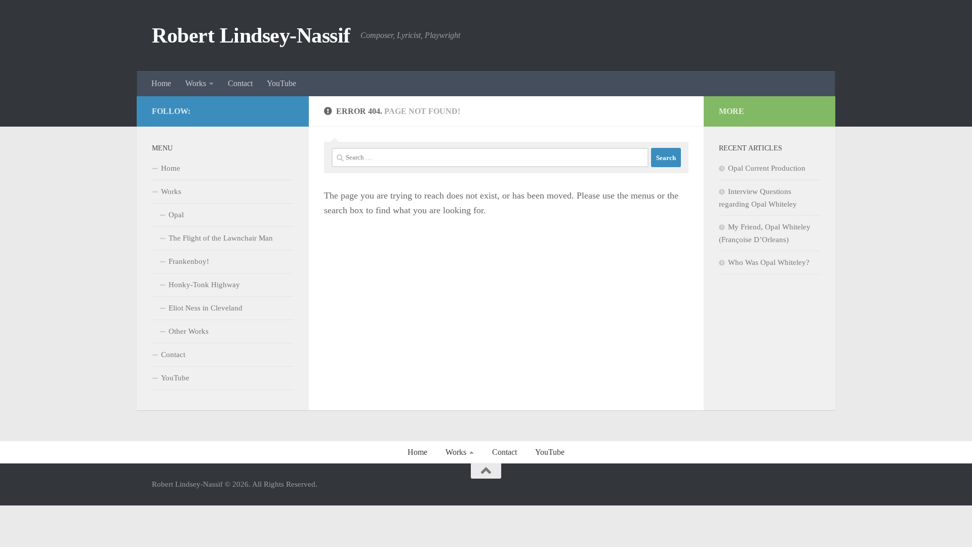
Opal (176, 215)
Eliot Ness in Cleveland (205, 308)
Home (161, 83)
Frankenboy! (189, 261)
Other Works (189, 331)
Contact (240, 83)
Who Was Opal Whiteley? (768, 262)
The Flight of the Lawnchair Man (221, 238)
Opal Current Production (766, 168)
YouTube (281, 83)
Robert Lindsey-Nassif (251, 35)
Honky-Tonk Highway (204, 285)
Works (195, 83)
